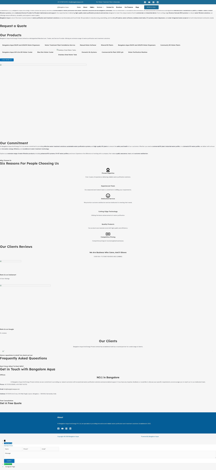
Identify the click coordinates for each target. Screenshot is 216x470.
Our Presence (129, 7)
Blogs (137, 7)
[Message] (110, 458)
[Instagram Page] (4, 467)
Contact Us (110, 7)
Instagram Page (10, 467)
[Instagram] (153, 2)
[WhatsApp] (4, 464)
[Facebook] (145, 2)
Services (99, 7)
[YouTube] (149, 2)
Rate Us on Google (7, 329)
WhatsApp (8, 464)
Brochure (119, 7)
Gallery (92, 7)
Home (79, 7)
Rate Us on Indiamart (8, 275)
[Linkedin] (158, 2)
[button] (103, 7)
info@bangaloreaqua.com (76, 2)
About (85, 7)
